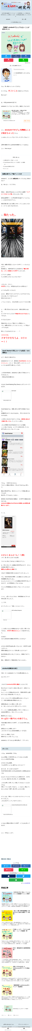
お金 (10, 859)
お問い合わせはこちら (8, 1024)
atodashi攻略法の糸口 (9, 166)
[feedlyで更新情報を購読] (16, 880)
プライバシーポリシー (23, 1024)
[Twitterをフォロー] (23, 876)
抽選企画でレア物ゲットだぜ (11, 160)
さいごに (6, 168)
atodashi (4, 859)
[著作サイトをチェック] (8, 876)
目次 (14, 157)
